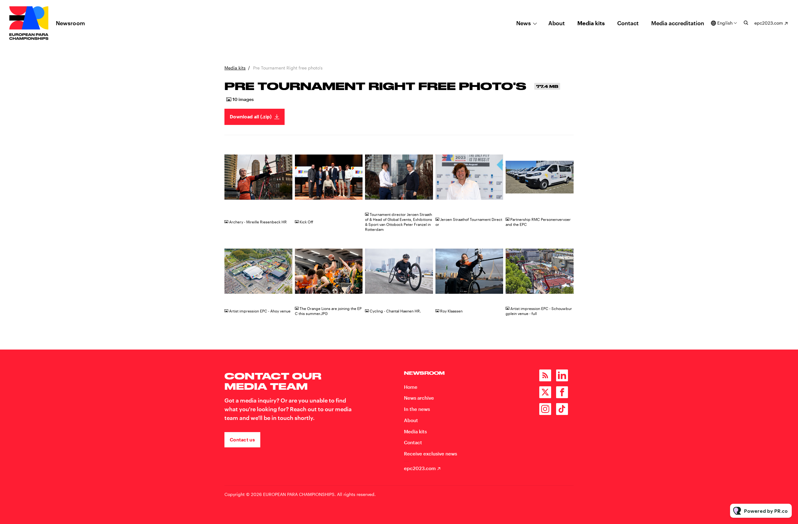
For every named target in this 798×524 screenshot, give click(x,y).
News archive (419, 398)
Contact (628, 23)
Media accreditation (677, 23)
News (523, 23)
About (556, 23)
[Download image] (284, 202)
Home (410, 387)
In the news (417, 409)
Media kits (591, 23)
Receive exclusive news (430, 453)
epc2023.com (768, 23)
